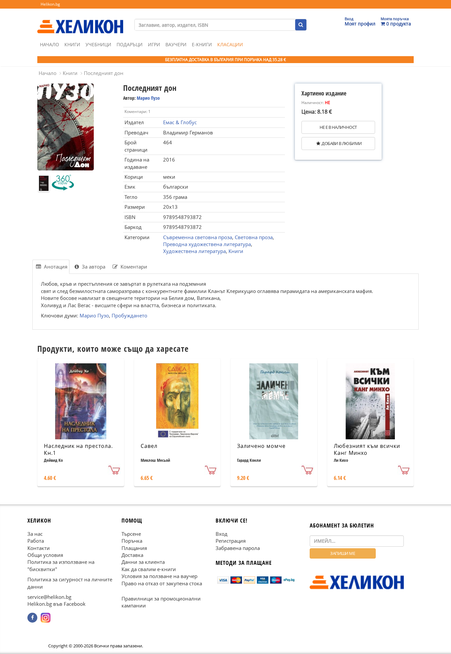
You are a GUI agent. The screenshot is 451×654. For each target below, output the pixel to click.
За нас (35, 533)
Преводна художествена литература (207, 244)
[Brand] (80, 20)
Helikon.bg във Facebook (56, 603)
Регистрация (231, 540)
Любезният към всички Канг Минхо (367, 449)
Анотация (55, 266)
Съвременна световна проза (197, 237)
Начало (49, 44)
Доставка (132, 555)
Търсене (131, 533)
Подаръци (130, 44)
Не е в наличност (338, 127)
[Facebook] (32, 618)
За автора (93, 266)
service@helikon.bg (49, 597)
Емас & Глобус (180, 122)
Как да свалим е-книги (148, 569)
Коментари (133, 266)
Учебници (98, 44)
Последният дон (103, 73)
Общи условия (45, 555)
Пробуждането (129, 315)
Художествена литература (194, 251)
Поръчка (131, 540)
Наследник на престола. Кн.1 (78, 449)
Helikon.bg (50, 4)
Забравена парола (238, 547)
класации (230, 44)
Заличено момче (261, 446)
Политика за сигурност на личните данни (69, 583)
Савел (149, 446)
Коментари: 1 (137, 111)
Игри (154, 44)
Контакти (38, 547)
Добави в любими (342, 143)
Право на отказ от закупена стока (161, 583)
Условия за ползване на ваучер (159, 576)
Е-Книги (202, 44)
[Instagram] (46, 618)
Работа (35, 540)
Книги (72, 44)
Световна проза (254, 237)
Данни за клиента (143, 562)
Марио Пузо (148, 98)
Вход (221, 533)
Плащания (134, 547)
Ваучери (176, 44)
